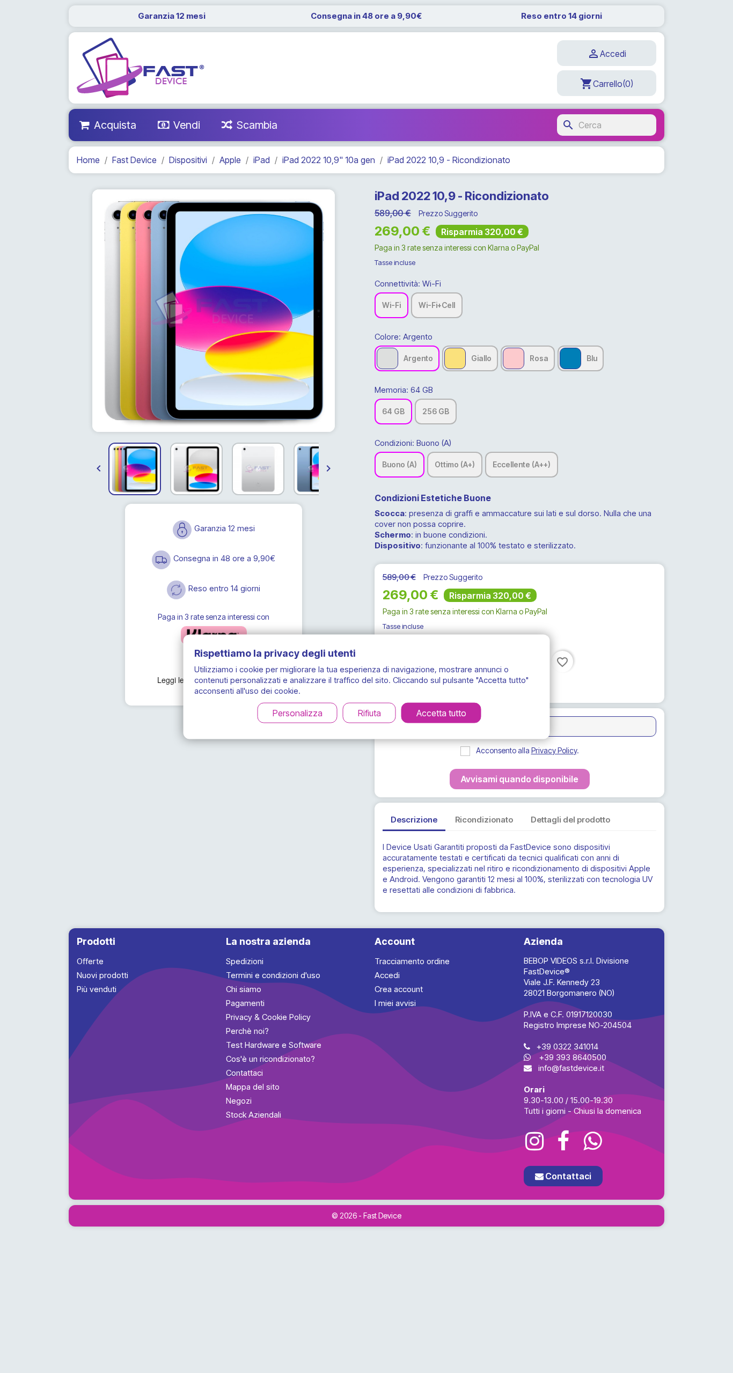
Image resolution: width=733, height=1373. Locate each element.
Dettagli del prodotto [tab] (570, 819)
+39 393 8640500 (572, 1057)
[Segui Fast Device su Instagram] (534, 1141)
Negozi (239, 1101)
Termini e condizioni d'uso (273, 975)
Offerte (90, 961)
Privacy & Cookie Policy (268, 1017)
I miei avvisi (395, 1003)
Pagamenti (245, 1003)
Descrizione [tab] (414, 819)
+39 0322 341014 (567, 1046)
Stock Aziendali (253, 1115)
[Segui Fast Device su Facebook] (563, 1141)
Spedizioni (244, 961)
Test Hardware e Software (273, 1045)
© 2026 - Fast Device (366, 1215)
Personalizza (297, 712)
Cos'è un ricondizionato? (270, 1059)
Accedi (387, 975)
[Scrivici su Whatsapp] (592, 1141)
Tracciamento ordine (412, 961)
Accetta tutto (441, 712)
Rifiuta (369, 712)
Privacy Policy (554, 750)
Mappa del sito (253, 1087)
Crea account (399, 989)
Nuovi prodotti (102, 975)
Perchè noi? (247, 1031)
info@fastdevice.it (571, 1068)
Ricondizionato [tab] (484, 819)
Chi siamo (243, 989)
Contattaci (244, 1073)
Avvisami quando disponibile (519, 779)
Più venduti (96, 989)
